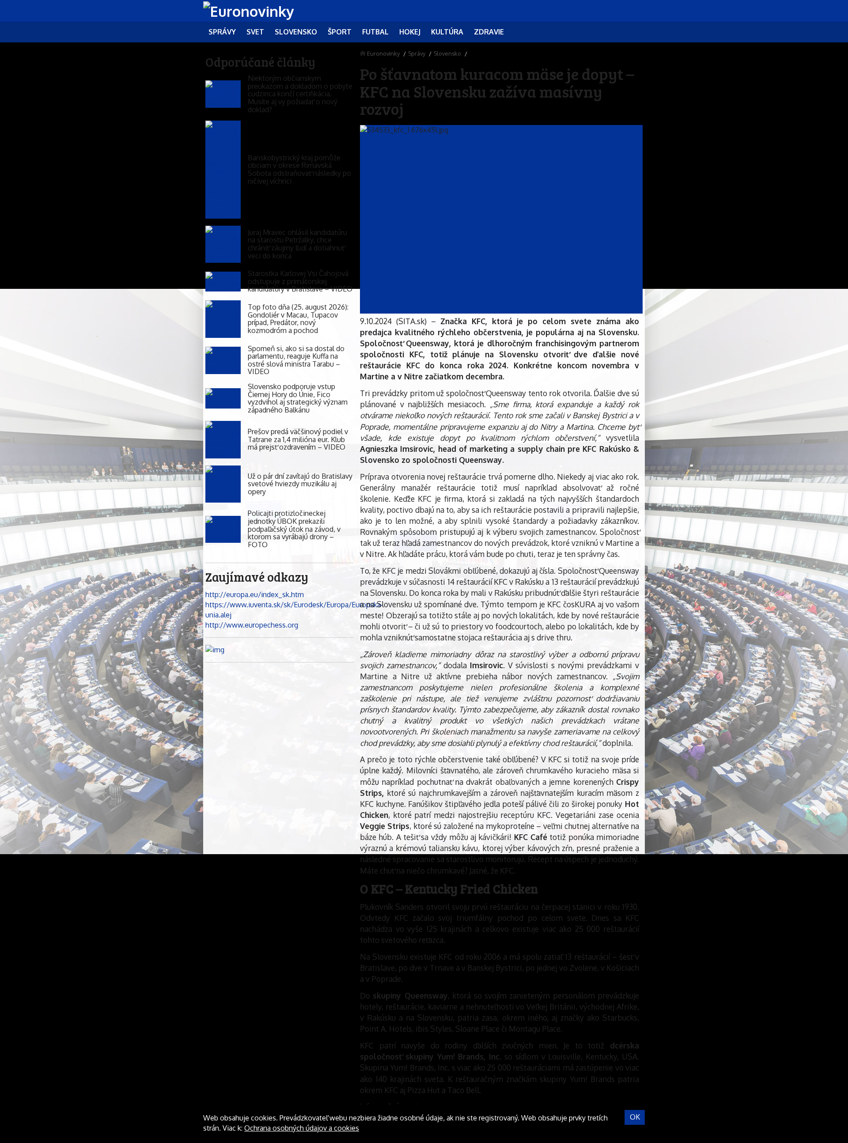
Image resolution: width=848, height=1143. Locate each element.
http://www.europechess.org (251, 625)
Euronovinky (383, 53)
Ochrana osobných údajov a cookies (301, 1128)
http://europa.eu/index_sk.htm (254, 594)
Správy (416, 53)
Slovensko (447, 53)
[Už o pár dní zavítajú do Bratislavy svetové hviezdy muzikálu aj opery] (223, 484)
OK (635, 1117)
